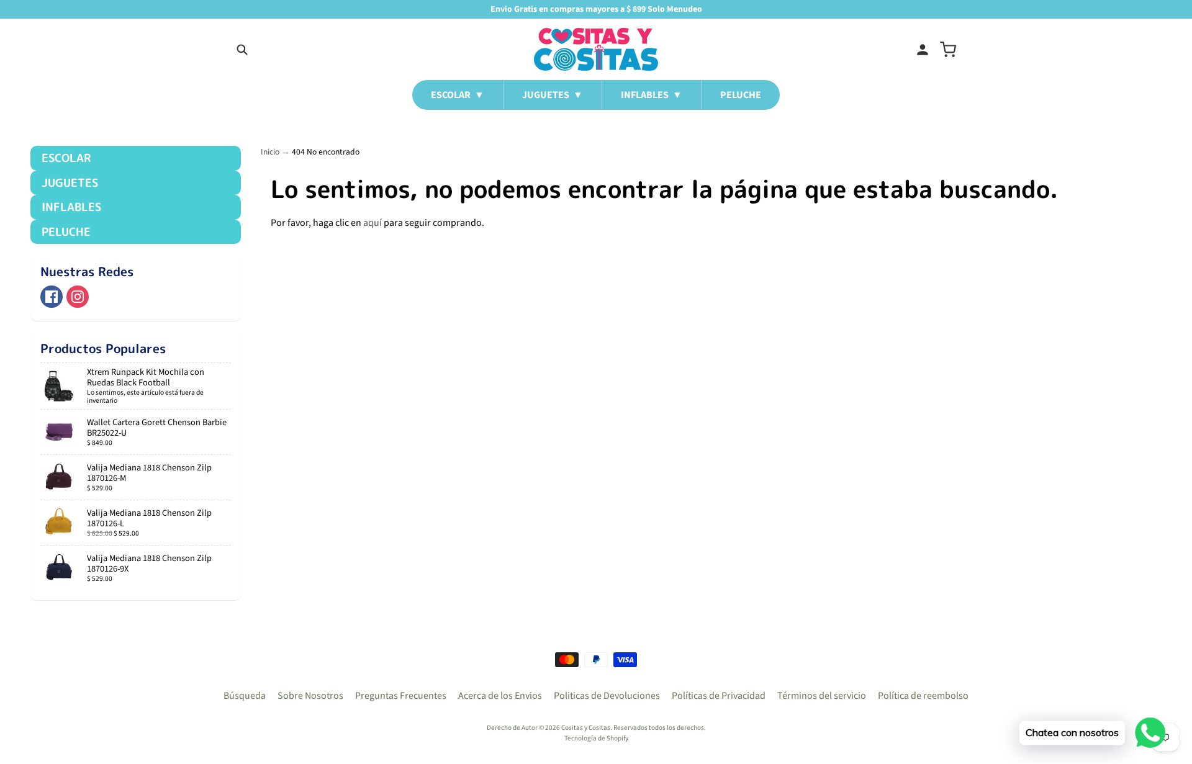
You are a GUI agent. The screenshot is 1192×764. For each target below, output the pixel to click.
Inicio (270, 152)
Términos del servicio (821, 696)
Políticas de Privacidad (718, 696)
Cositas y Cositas (585, 727)
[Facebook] (51, 296)
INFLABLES (71, 207)
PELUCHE (740, 95)
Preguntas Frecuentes (400, 696)
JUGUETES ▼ (552, 95)
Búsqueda (245, 696)
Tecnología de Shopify (596, 738)
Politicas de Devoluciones (607, 696)
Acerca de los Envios (500, 696)
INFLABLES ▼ (651, 95)
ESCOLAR (66, 158)
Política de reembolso (923, 696)
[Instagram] (77, 296)
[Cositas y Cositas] (596, 49)
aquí (372, 223)
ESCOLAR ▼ (457, 95)
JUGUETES (70, 183)
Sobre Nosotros (310, 696)
